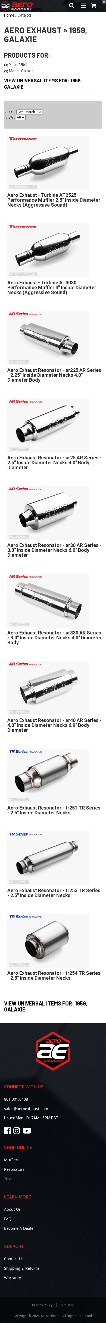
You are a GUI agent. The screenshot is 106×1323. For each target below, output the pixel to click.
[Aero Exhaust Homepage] (33, 6)
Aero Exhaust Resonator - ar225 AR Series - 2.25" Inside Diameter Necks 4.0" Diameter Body (54, 375)
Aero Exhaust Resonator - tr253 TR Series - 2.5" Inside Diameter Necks (53, 893)
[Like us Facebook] (8, 1132)
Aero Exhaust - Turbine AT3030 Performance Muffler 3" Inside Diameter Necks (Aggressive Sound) (51, 287)
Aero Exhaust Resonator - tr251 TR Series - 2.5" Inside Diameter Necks (53, 810)
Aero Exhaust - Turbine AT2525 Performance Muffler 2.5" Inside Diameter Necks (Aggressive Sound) (53, 200)
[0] (93, 6)
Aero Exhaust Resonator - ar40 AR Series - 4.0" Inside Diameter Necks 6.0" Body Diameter (54, 725)
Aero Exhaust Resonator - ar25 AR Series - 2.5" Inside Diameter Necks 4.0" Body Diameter (54, 462)
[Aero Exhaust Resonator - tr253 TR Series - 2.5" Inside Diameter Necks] (48, 858)
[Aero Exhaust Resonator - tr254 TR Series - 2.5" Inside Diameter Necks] (48, 940)
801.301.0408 (16, 1099)
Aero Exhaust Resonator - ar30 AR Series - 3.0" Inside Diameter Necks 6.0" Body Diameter (54, 550)
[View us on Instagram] (17, 1132)
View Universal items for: (45, 1006)
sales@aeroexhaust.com (26, 1108)
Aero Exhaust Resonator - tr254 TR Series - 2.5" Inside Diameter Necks (53, 975)
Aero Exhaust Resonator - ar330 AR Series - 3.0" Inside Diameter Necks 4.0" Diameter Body (54, 637)
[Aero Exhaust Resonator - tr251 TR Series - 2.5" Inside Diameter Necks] (48, 775)
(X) (6, 65)
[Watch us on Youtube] (28, 1132)
